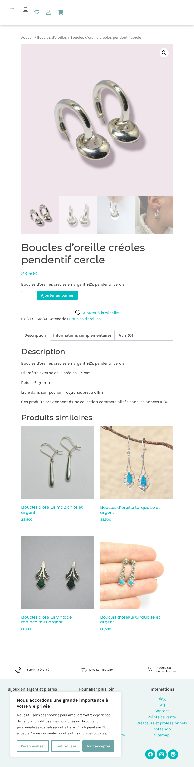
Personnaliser (33, 746)
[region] (65, 724)
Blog (162, 698)
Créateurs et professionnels (161, 723)
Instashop (161, 729)
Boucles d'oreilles (52, 37)
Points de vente (162, 716)
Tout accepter (98, 746)
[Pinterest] (173, 754)
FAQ (161, 704)
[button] (25, 10)
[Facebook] (150, 754)
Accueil (27, 37)
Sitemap (161, 735)
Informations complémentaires (82, 335)
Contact (161, 710)
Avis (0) (126, 335)
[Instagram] (162, 754)
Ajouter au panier (57, 295)
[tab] (35, 335)
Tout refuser (65, 746)
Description (35, 335)
